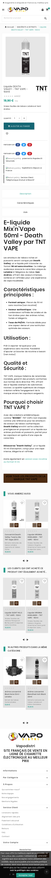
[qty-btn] (24, 118)
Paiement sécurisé (10, 820)
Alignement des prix (11, 816)
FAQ (3, 832)
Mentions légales (10, 801)
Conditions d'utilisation (12, 824)
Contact (6, 836)
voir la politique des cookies (24, 870)
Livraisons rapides (10, 812)
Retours (5, 828)
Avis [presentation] (25, 212)
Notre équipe (8, 793)
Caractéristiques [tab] (25, 203)
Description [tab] (25, 193)
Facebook (17, 144)
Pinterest (29, 144)
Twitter (23, 144)
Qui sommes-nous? (11, 789)
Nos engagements (10, 797)
